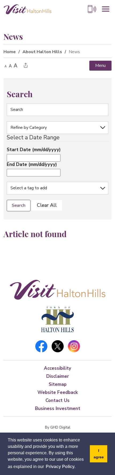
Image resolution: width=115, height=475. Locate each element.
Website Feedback (57, 392)
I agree (99, 453)
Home (9, 52)
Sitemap (58, 384)
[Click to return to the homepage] (27, 9)
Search (18, 205)
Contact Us (57, 400)
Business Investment (57, 408)
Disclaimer (57, 376)
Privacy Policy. (60, 466)
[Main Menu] (106, 9)
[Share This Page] (26, 65)
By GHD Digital (57, 427)
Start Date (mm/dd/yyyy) (34, 150)
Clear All (47, 205)
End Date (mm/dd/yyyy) (32, 165)
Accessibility (57, 368)
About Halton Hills (42, 52)
